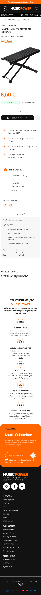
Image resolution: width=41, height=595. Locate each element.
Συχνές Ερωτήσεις (10, 537)
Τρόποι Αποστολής (16, 187)
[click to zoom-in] (20, 65)
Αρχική (4, 20)
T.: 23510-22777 (15, 179)
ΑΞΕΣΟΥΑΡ (11, 20)
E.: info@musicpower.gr (18, 175)
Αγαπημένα (7, 567)
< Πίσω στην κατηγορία (10, 25)
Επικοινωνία (14, 183)
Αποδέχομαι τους (19, 461)
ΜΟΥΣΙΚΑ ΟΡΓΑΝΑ (8, 15)
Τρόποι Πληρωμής (16, 190)
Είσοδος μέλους (9, 559)
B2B (4, 507)
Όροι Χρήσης (8, 551)
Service (6, 514)
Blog (5, 517)
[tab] (20, 214)
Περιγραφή (20, 214)
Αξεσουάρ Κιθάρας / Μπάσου (25, 20)
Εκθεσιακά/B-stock (10, 510)
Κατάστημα (7, 503)
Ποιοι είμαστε (8, 499)
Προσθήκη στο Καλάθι (19, 118)
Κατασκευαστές (9, 529)
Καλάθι (6, 563)
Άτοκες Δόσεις (8, 533)
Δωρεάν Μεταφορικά (11, 547)
